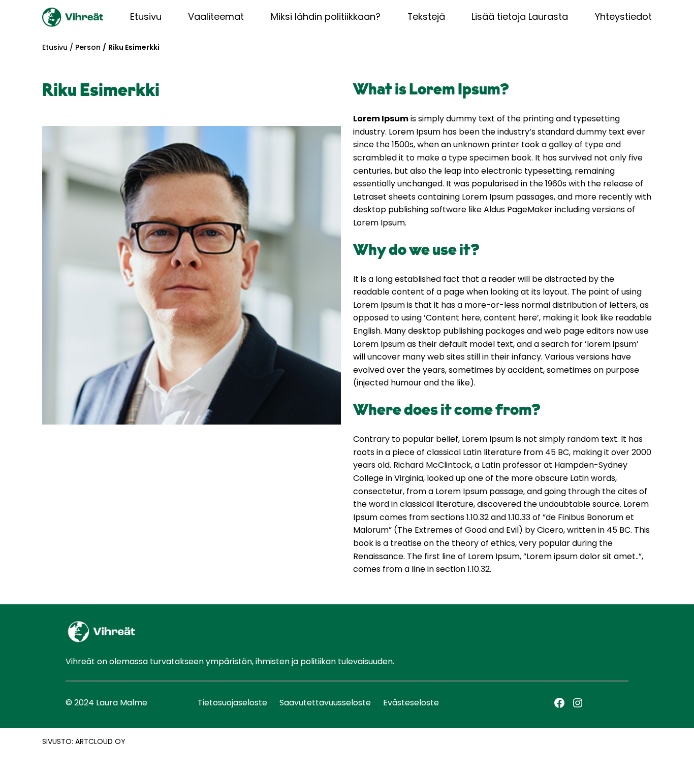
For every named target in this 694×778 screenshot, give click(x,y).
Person (88, 47)
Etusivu (55, 47)
